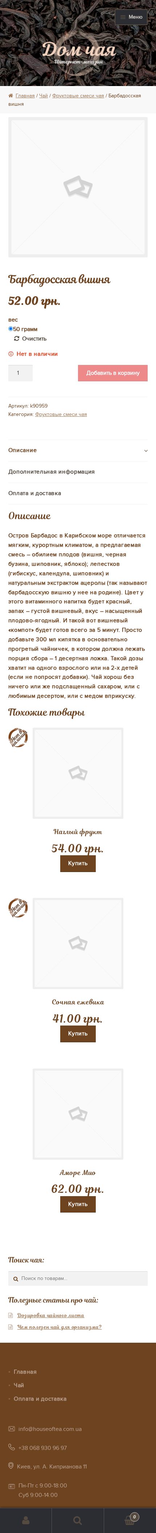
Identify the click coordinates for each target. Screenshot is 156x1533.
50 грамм (25, 329)
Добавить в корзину (113, 373)
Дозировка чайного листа (51, 1315)
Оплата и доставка (34, 493)
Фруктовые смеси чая (78, 96)
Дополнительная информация (51, 471)
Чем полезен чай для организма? (59, 1327)
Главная (25, 96)
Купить (77, 863)
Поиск (78, 1520)
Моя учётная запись (26, 1520)
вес (13, 319)
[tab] (78, 451)
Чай (43, 96)
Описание (22, 450)
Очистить (34, 338)
